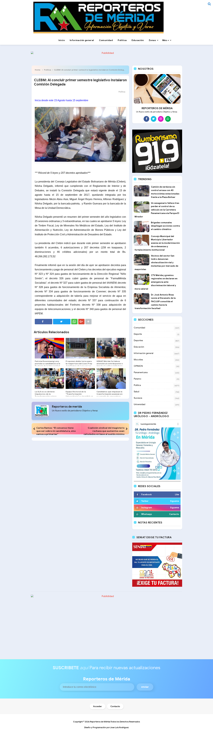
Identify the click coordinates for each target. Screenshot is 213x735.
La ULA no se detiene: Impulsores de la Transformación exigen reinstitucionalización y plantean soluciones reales (47, 396)
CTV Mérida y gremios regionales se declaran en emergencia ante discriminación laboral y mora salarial (156, 282)
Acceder (97, 706)
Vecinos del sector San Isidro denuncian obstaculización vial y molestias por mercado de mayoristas (156, 262)
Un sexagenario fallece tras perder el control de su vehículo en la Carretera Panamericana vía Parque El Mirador (157, 210)
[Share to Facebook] (43, 321)
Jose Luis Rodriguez (119, 727)
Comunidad (139, 327)
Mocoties (138, 359)
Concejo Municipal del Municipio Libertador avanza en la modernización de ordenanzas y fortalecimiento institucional (157, 243)
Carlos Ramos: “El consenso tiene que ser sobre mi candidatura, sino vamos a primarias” (56, 430)
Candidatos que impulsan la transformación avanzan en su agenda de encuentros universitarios (109, 395)
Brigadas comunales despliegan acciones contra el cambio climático (165, 226)
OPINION (138, 366)
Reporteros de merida (67, 406)
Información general (143, 353)
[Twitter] (153, 119)
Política (47, 70)
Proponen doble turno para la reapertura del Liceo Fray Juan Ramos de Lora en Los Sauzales (79, 364)
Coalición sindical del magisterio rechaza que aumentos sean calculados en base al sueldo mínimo (104, 430)
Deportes (138, 340)
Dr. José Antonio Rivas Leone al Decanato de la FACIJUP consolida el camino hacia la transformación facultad (155, 301)
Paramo (137, 378)
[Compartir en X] (61, 321)
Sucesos (138, 398)
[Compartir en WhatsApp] (74, 321)
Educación (139, 347)
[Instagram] (161, 119)
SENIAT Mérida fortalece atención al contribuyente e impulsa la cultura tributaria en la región (110, 364)
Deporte (138, 334)
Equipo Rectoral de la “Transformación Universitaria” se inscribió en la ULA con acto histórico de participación (79, 396)
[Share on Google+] (81, 321)
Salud (136, 391)
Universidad (139, 404)
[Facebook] (146, 119)
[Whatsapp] (168, 119)
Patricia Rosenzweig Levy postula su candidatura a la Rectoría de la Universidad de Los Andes (47, 364)
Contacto (115, 706)
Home (37, 70)
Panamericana (141, 372)
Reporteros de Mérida (100, 721)
